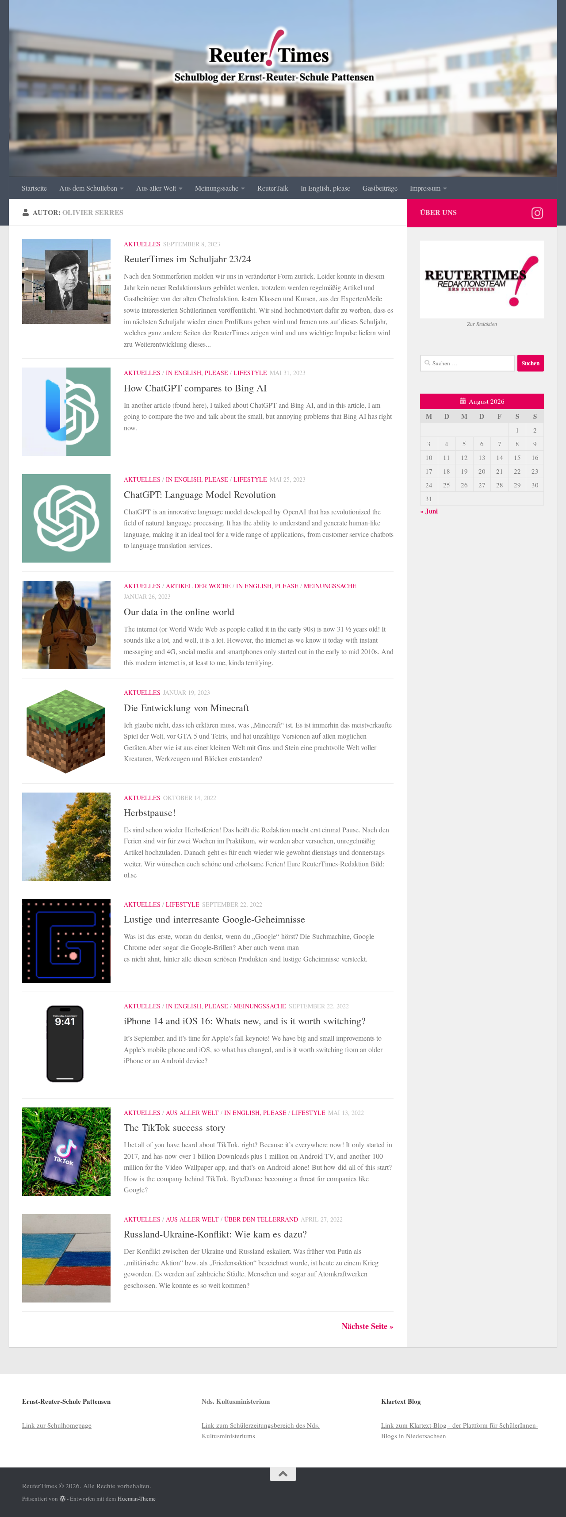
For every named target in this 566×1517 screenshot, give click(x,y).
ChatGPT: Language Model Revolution (200, 494)
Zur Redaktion (482, 323)
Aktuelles (142, 244)
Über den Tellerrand (261, 1219)
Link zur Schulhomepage (57, 1425)
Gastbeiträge (380, 187)
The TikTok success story (175, 1127)
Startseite (34, 187)
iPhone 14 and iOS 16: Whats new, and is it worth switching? (245, 1020)
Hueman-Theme (137, 1498)
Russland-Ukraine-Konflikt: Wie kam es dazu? (215, 1233)
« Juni (429, 511)
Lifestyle (250, 372)
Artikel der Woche (198, 586)
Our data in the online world (179, 611)
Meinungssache (216, 187)
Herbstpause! (150, 812)
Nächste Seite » (368, 1326)
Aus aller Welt (156, 187)
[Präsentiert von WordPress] (62, 1499)
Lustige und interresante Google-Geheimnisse (214, 918)
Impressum (425, 187)
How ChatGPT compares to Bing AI (195, 387)
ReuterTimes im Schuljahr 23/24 (187, 258)
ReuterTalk (272, 187)
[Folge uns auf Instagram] (537, 213)
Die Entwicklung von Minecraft (188, 707)
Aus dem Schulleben (88, 187)
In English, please (325, 187)
